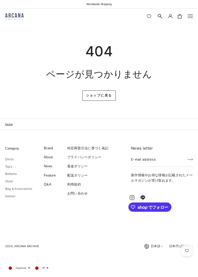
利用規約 (74, 184)
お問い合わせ (77, 193)
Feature (50, 175)
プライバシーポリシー (84, 157)
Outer (9, 181)
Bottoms (11, 174)
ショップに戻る (99, 95)
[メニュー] (190, 16)
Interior (10, 196)
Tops (8, 167)
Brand (48, 148)
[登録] (190, 157)
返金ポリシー (77, 166)
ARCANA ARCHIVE (26, 246)
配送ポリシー (77, 175)
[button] (160, 16)
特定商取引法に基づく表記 (87, 148)
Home (9, 124)
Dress (9, 159)
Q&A (47, 184)
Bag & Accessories (18, 189)
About (48, 157)
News (48, 166)
